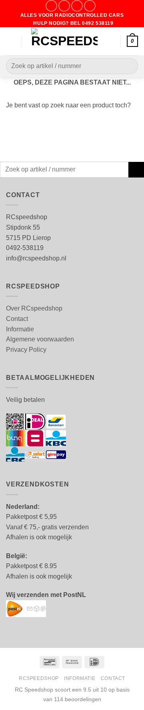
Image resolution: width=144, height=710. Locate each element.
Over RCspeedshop (34, 308)
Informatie (20, 329)
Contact (17, 318)
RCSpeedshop (39, 678)
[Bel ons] (90, 6)
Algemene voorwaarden (40, 339)
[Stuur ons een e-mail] (77, 6)
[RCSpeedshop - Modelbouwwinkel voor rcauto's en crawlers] (64, 41)
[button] (11, 41)
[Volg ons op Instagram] (64, 6)
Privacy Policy (26, 349)
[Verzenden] (128, 66)
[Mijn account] (111, 41)
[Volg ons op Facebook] (51, 6)
